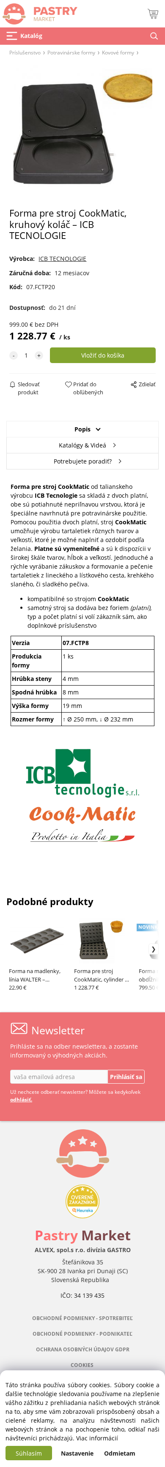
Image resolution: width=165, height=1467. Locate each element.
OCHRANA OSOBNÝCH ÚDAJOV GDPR (82, 1349)
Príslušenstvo (25, 52)
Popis (82, 429)
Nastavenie (77, 1453)
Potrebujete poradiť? (83, 461)
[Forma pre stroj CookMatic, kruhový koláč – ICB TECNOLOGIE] (82, 134)
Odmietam (119, 1453)
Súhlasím (29, 1453)
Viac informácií (97, 1438)
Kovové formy (118, 52)
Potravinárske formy (71, 52)
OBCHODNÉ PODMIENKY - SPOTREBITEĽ (82, 1318)
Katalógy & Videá (82, 445)
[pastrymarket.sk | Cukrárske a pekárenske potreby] (38, 12)
